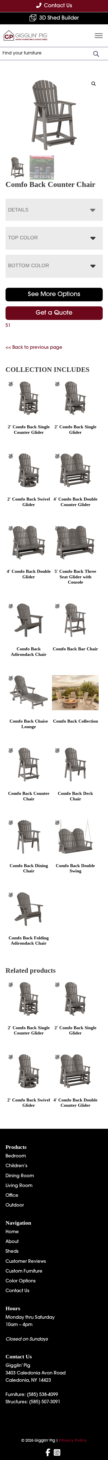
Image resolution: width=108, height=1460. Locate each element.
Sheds (12, 1251)
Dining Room (20, 1176)
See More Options (54, 295)
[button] (93, 83)
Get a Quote (54, 313)
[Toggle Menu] (99, 35)
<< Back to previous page (34, 347)
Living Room (19, 1186)
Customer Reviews (26, 1262)
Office (12, 1196)
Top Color (23, 237)
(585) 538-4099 (42, 1395)
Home (12, 1232)
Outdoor (15, 1205)
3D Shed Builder (59, 18)
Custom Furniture (24, 1271)
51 (8, 326)
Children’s (16, 1166)
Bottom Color (28, 265)
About (12, 1242)
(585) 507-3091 (44, 1402)
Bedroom (16, 1156)
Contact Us (17, 1291)
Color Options (21, 1281)
